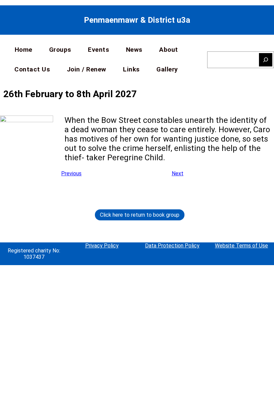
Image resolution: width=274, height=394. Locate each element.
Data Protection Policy (172, 245)
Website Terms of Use (241, 245)
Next (177, 173)
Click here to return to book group (139, 215)
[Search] (265, 59)
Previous (71, 173)
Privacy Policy (102, 245)
